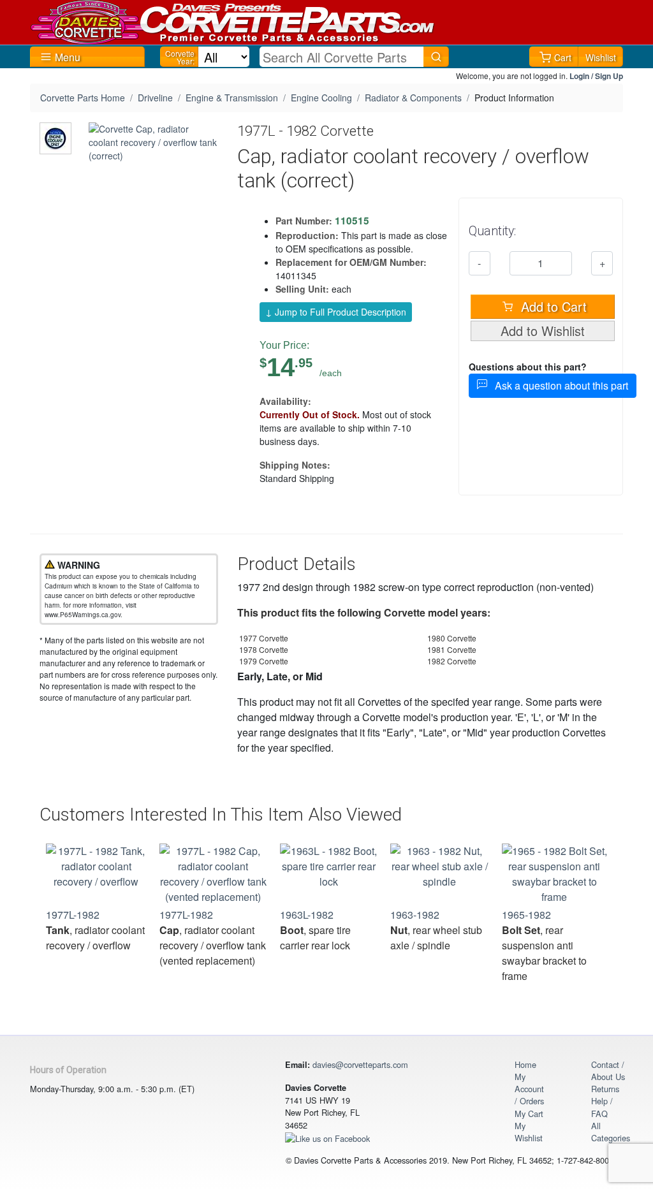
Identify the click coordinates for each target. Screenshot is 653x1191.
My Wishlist (529, 1132)
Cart (562, 57)
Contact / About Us (608, 1070)
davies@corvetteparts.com (360, 1064)
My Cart (529, 1113)
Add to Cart (552, 306)
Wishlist (600, 57)
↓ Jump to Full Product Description (335, 311)
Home (525, 1064)
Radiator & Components (413, 97)
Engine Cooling (321, 97)
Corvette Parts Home (82, 97)
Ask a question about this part (557, 385)
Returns (605, 1089)
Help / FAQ (602, 1107)
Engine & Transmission (232, 97)
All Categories (610, 1132)
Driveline (155, 97)
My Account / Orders (529, 1088)
